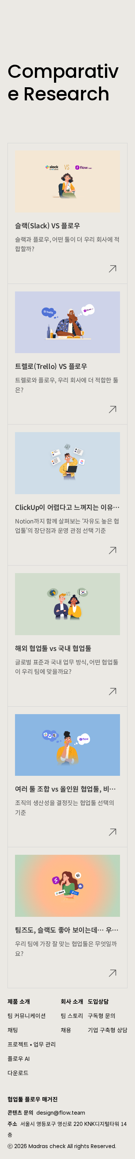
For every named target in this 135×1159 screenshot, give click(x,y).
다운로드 (18, 1073)
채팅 (13, 1030)
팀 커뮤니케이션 (27, 1015)
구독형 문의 (102, 1015)
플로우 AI (19, 1058)
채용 (66, 1030)
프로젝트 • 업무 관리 (32, 1044)
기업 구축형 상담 (108, 1030)
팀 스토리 (72, 1015)
